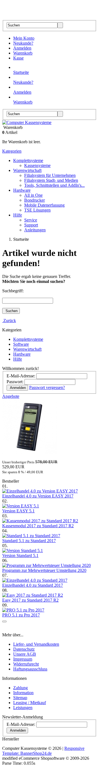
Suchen (11, 311)
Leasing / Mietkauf (29, 702)
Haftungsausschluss (30, 669)
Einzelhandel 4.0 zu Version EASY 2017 (37, 496)
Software (21, 344)
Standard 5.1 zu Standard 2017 (29, 540)
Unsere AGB (24, 654)
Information (23, 692)
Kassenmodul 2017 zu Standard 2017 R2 (38, 525)
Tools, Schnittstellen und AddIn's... (54, 185)
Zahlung (20, 687)
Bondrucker (34, 200)
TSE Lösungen (37, 210)
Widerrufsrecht (26, 664)
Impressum (22, 659)
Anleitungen (35, 230)
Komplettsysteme (28, 160)
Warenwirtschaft (27, 170)
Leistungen (22, 707)
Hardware (22, 190)
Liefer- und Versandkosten (36, 644)
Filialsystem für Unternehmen (50, 175)
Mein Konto (23, 38)
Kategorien (11, 151)
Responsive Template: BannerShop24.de (43, 751)
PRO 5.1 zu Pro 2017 (21, 615)
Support (31, 225)
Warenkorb (22, 53)
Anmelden (22, 48)
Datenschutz (24, 649)
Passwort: (15, 381)
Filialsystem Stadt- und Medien (51, 180)
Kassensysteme (37, 165)
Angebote (10, 396)
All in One (33, 195)
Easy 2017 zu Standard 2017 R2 (30, 600)
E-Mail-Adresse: (21, 376)
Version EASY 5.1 (18, 511)
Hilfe (17, 215)
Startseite (21, 72)
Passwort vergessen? (47, 387)
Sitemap (20, 697)
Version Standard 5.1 (20, 555)
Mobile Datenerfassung (44, 205)
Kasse (18, 58)
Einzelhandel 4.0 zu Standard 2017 (32, 585)
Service (30, 220)
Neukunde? (23, 43)
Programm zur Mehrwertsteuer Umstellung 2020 (44, 570)
